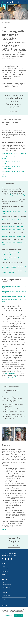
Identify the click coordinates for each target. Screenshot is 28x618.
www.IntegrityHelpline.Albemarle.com (13, 377)
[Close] (25, 609)
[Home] (8, 2)
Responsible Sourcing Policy (17, 195)
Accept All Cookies (18, 615)
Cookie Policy (5, 612)
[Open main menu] (25, 2)
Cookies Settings (8, 615)
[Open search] (22, 2)
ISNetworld (4, 529)
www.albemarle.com (10, 373)
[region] (14, 612)
